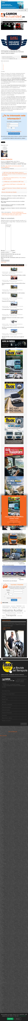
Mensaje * (3, 250)
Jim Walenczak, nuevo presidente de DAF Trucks (13, 181)
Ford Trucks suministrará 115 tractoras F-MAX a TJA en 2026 (13, 195)
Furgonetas (23, 607)
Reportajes (6, 307)
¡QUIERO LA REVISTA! (14, 523)
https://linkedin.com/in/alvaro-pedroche (13, 166)
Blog (4, 629)
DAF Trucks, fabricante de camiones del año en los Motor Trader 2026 (13, 202)
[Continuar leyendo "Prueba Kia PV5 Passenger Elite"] (14, 295)
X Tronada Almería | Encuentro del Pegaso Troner (12, 309)
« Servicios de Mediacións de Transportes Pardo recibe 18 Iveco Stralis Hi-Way (12, 212)
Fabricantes (24, 56)
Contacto (4, 696)
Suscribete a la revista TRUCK (8, 694)
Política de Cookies (6, 710)
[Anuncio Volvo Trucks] (14, 343)
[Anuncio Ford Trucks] (12, 26)
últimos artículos (7, 627)
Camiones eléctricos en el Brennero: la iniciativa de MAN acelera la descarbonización (12, 205)
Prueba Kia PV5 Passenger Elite (8, 301)
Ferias (19, 607)
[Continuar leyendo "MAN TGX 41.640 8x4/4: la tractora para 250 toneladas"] (14, 287)
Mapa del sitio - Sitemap (7, 718)
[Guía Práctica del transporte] (14, 461)
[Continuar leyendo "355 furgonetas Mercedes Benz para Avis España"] (14, 572)
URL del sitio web (17, 254)
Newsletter (4, 702)
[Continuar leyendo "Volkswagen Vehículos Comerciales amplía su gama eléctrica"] (14, 312)
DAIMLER (5, 147)
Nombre (8, 590)
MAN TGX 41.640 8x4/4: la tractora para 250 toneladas (13, 293)
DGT (10, 607)
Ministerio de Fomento (11, 612)
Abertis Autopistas (6, 606)
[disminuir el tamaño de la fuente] (10, 58)
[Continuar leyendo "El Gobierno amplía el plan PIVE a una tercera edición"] (14, 555)
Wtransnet (4, 617)
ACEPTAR (10, 1018)
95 (21, 530)
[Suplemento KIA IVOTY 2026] (14, 397)
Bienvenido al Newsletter (7, 704)
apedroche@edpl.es (5, 167)
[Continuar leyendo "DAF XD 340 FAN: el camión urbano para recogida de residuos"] (14, 331)
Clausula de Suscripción (7, 712)
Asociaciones (13, 606)
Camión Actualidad (19, 306)
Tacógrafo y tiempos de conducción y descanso (13, 532)
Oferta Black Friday (6, 691)
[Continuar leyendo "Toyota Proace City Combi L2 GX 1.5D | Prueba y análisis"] (14, 269)
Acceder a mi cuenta (6, 720)
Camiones (5, 149)
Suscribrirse (4, 715)
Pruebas (6, 273)
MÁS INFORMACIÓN (12, 731)
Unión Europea (19, 615)
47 (19, 546)
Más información (22, 1015)
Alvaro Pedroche (9, 56)
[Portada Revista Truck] (14, 364)
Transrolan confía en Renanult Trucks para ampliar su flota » (13, 214)
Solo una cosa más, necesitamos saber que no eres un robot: (13, 258)
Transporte (11, 615)
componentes (5, 607)
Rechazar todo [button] (3, 734)
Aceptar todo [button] (2, 733)
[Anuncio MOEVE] (12, 5)
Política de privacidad (6, 707)
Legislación (4, 612)
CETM (23, 606)
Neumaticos (19, 612)
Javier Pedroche (6, 620)
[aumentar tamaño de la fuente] (11, 58)
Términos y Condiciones (16, 131)
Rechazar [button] (2, 743)
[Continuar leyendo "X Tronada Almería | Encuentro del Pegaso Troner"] (14, 303)
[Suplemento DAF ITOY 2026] (14, 430)
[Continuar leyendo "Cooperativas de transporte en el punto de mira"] (14, 539)
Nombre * (13, 250)
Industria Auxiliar (12, 610)
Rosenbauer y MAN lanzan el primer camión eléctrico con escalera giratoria (13, 198)
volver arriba (3, 262)
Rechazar (18, 1018)
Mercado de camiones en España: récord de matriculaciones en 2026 (13, 208)
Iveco (25, 611)
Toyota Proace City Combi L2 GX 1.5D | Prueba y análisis (14, 275)
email (8, 592)
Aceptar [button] (1, 742)
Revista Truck (5, 699)
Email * (14, 252)
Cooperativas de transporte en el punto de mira (13, 548)
